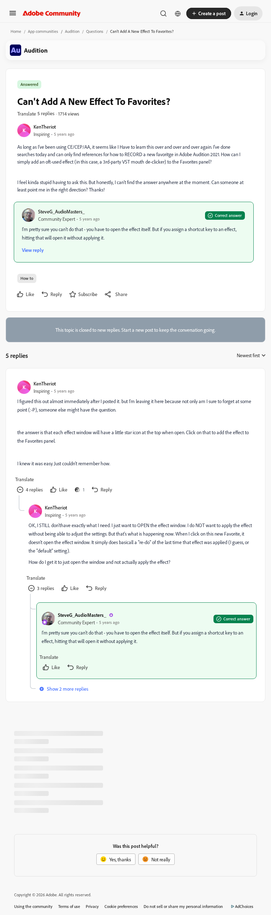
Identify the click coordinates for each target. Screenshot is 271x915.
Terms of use (69, 906)
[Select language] (177, 13)
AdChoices (244, 906)
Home (16, 31)
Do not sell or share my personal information (183, 906)
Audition (72, 31)
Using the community (33, 906)
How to (26, 278)
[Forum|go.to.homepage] (52, 13)
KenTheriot (45, 127)
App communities (43, 31)
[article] (135, 437)
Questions (94, 31)
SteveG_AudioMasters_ (61, 211)
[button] (12, 15)
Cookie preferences (121, 906)
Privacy (92, 906)
